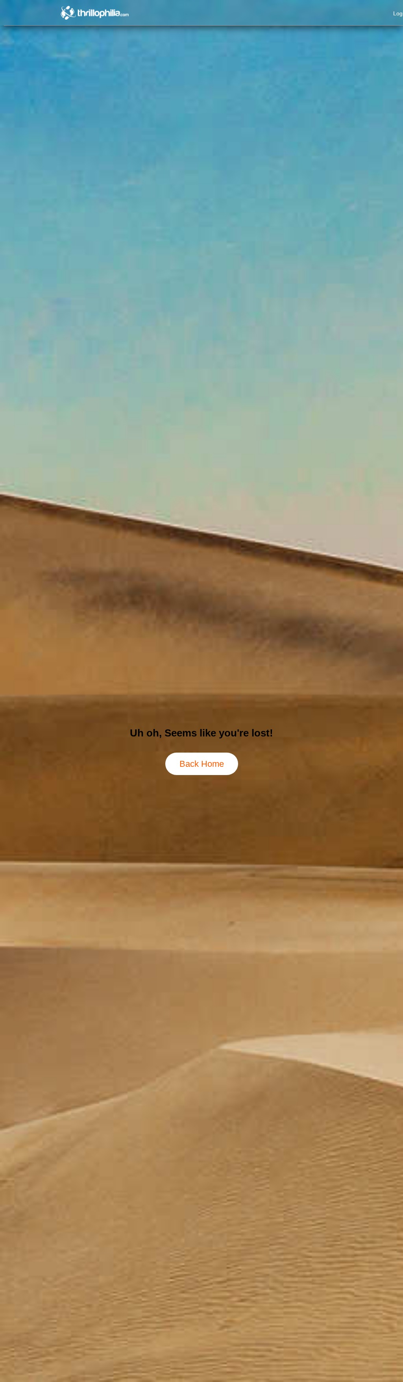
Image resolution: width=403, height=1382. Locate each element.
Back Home (201, 764)
